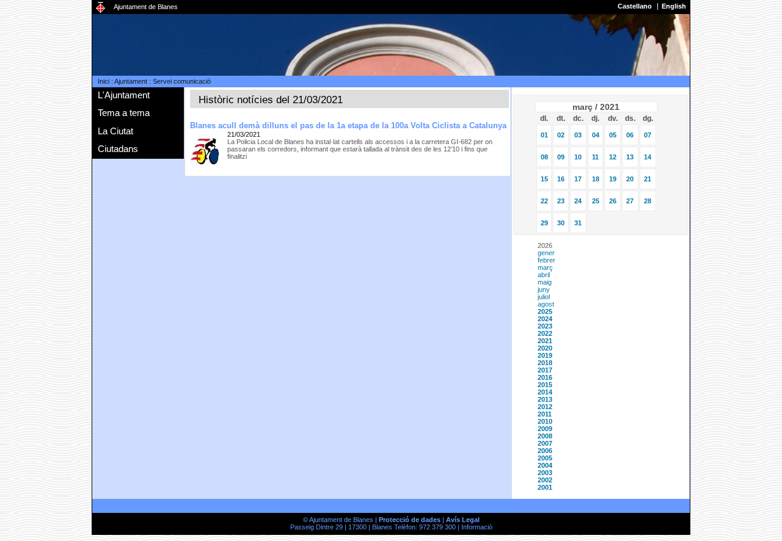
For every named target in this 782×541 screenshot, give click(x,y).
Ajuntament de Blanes (146, 6)
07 (647, 135)
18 (595, 179)
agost (546, 304)
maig (545, 282)
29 (544, 223)
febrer (546, 260)
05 (612, 135)
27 (630, 201)
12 (612, 157)
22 (544, 201)
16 (561, 179)
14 (647, 157)
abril (544, 274)
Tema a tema (124, 112)
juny (544, 289)
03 (578, 135)
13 (630, 157)
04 (595, 135)
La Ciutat (115, 131)
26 (612, 201)
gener (546, 252)
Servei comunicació (182, 81)
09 (561, 157)
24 (578, 201)
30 (561, 223)
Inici (103, 81)
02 (561, 135)
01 (544, 135)
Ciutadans (118, 148)
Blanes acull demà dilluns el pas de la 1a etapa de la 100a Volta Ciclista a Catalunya (348, 125)
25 (595, 201)
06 (630, 135)
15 (544, 179)
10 (578, 157)
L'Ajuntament (124, 95)
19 (612, 179)
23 (561, 201)
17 (578, 179)
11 (595, 157)
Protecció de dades (409, 519)
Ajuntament (130, 81)
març (545, 267)
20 (630, 179)
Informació (476, 527)
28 (647, 201)
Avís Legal (463, 519)
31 (578, 223)
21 (647, 179)
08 (544, 157)
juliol (544, 296)
